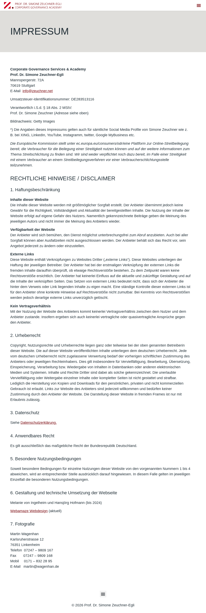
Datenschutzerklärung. (39, 423)
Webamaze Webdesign (29, 511)
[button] (198, 5)
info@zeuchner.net (38, 91)
